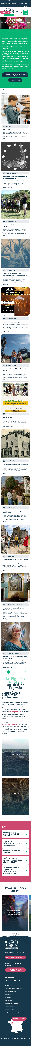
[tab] (9, 1014)
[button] (21, 12)
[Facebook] (6, 980)
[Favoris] (17, 12)
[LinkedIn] (19, 980)
